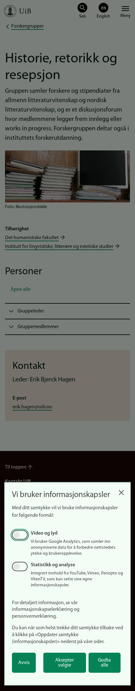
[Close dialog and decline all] (121, 491)
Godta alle (104, 663)
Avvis (24, 662)
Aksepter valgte (64, 663)
